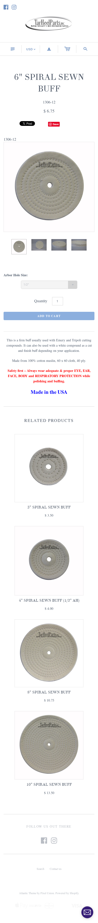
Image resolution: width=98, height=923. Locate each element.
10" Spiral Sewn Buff (49, 784)
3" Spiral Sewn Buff (49, 507)
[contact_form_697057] (87, 912)
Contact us (56, 869)
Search (40, 869)
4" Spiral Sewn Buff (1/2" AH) (49, 600)
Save (56, 124)
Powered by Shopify (66, 893)
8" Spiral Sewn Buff (49, 692)
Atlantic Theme (27, 893)
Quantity (40, 300)
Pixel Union (47, 893)
